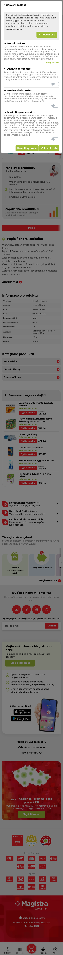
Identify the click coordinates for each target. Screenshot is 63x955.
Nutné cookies (16, 43)
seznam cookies (14, 29)
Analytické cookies (19, 69)
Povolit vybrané (27, 148)
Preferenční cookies (19, 90)
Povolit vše (48, 35)
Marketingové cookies (21, 112)
